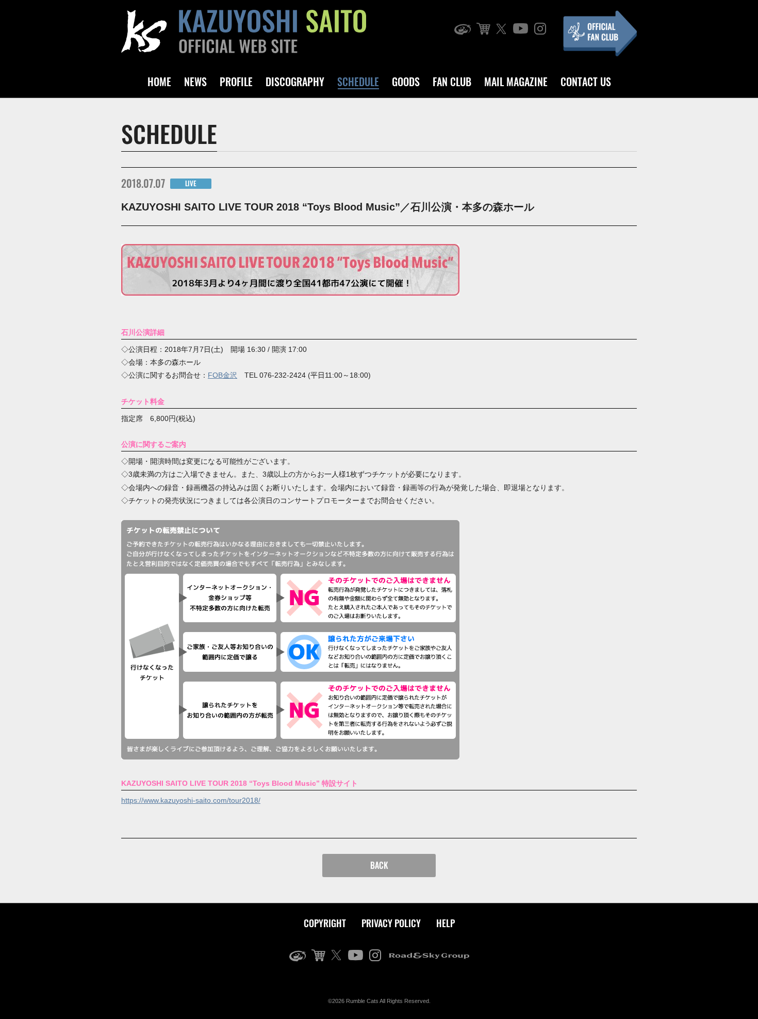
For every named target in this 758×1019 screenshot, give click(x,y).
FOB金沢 (222, 375)
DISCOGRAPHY (295, 81)
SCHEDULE (358, 81)
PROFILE (236, 81)
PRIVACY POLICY (391, 923)
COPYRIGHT (325, 923)
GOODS (406, 81)
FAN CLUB (452, 81)
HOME (159, 81)
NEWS (195, 81)
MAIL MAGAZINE (516, 81)
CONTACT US (586, 81)
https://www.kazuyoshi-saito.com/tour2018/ (190, 800)
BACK (379, 865)
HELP (445, 923)
